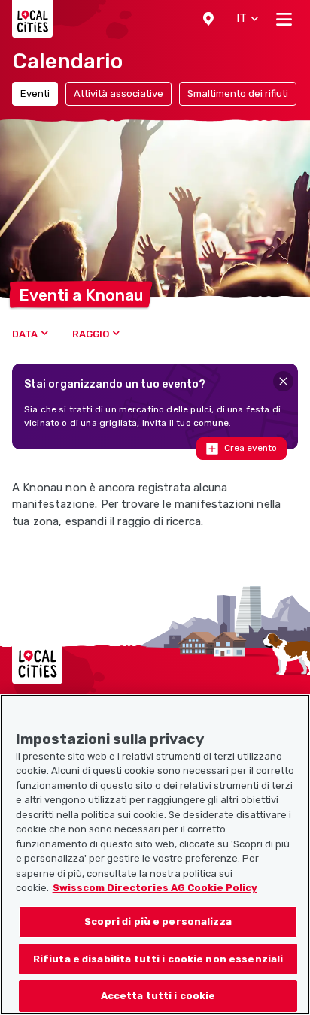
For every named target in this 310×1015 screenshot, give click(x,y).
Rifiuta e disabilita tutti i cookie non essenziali (158, 959)
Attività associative (118, 93)
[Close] (283, 381)
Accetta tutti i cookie (158, 995)
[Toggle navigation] (284, 18)
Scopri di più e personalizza (158, 921)
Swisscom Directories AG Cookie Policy (155, 887)
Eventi (35, 93)
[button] (208, 19)
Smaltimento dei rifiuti (237, 93)
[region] (155, 854)
